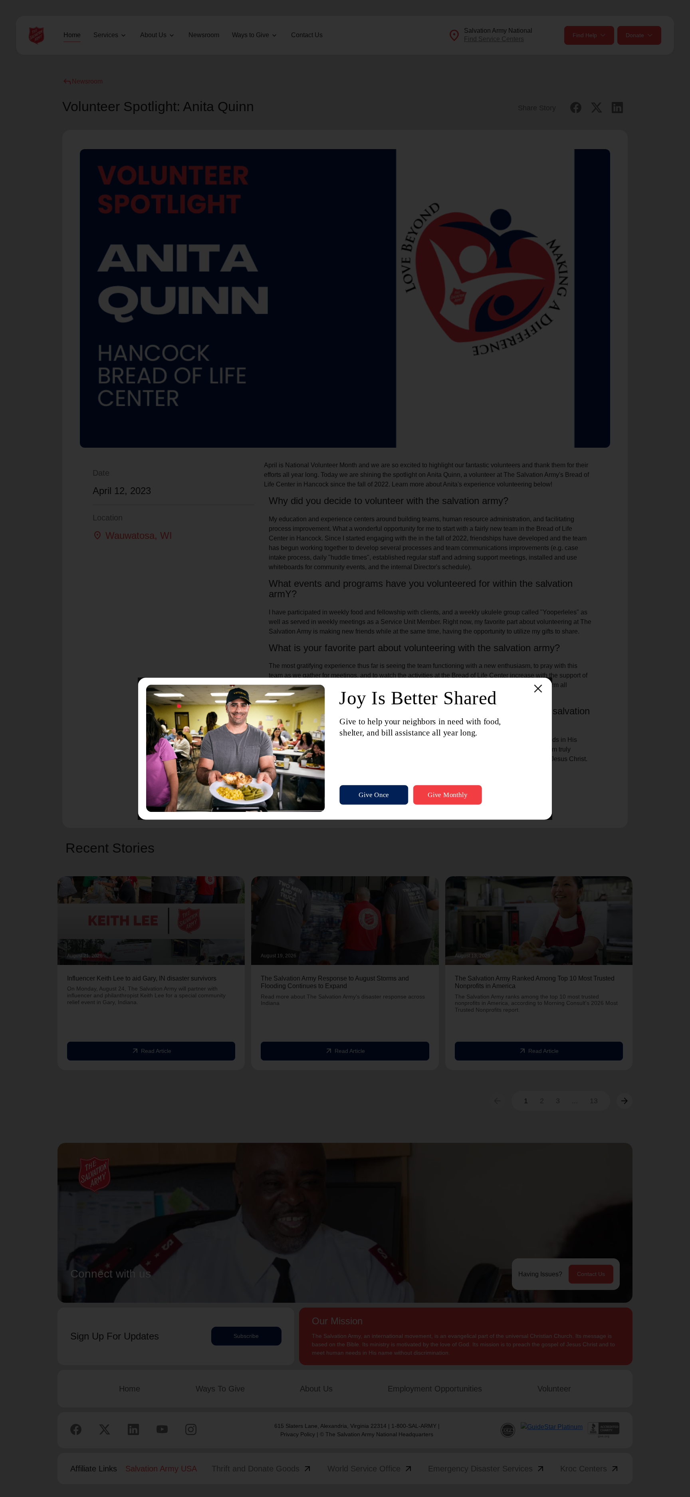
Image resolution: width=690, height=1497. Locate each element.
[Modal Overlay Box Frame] (345, 748)
